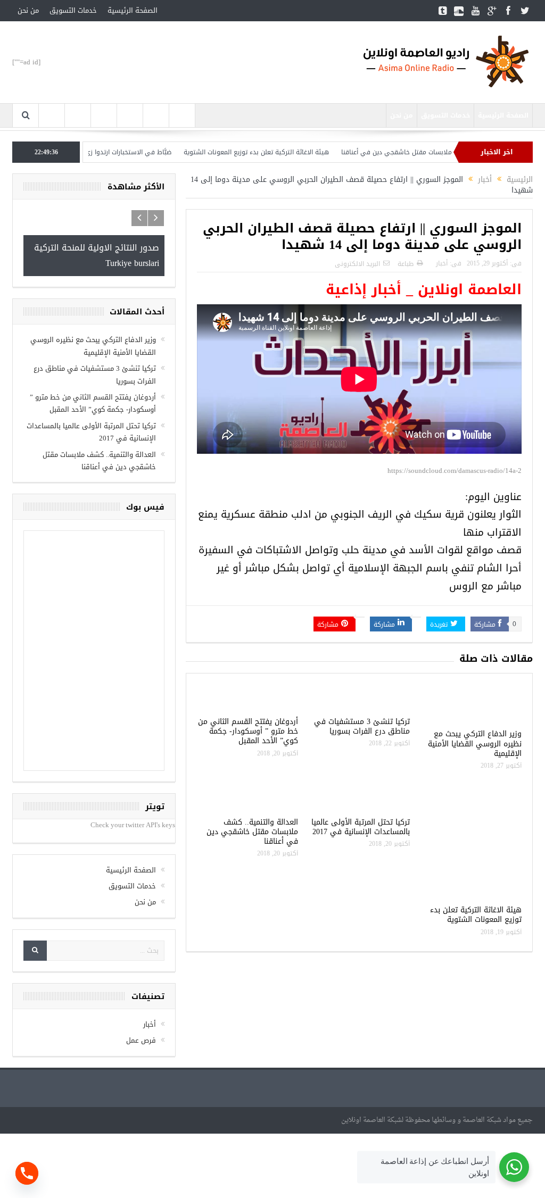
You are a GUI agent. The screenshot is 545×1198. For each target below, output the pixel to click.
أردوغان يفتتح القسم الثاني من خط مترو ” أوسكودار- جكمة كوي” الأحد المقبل (248, 731)
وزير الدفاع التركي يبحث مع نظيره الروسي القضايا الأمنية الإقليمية (475, 743)
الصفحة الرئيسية (133, 10)
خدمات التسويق (73, 10)
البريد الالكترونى (357, 264)
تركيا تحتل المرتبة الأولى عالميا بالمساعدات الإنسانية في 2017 (360, 827)
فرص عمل (141, 1040)
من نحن (28, 10)
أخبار (442, 263)
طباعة (406, 264)
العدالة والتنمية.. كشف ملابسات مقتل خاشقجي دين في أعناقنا (456, 152)
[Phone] (26, 1173)
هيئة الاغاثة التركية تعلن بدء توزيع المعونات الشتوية (283, 152)
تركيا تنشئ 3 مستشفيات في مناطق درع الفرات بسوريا (362, 726)
